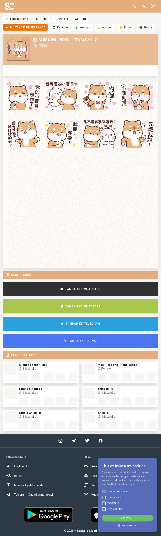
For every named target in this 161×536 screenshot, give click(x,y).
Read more (129, 484)
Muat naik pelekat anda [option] (28, 485)
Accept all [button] (127, 518)
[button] (143, 6)
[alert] (127, 495)
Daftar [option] (18, 475)
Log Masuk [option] (21, 466)
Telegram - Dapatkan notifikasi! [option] (33, 494)
